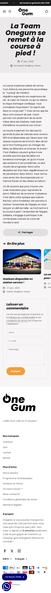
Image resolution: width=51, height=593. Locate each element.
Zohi (5, 447)
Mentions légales (12, 504)
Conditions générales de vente (20, 499)
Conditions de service (17, 320)
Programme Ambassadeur (18, 478)
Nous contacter (11, 494)
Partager (27, 232)
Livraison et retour (13, 483)
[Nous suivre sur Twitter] (12, 551)
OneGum (8, 442)
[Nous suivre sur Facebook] (5, 551)
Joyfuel (7, 452)
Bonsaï (6, 458)
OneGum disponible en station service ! (18, 280)
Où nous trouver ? (13, 489)
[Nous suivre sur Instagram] (19, 551)
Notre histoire (10, 473)
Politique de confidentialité (22, 317)
